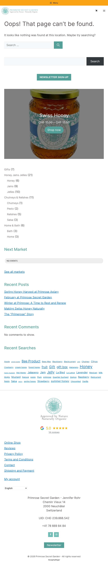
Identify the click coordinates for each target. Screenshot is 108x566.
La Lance (70, 372)
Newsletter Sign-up (54, 77)
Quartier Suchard (60, 377)
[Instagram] (56, 534)
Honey (86, 366)
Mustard (16, 377)
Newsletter (54, 545)
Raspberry (83, 377)
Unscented (76, 381)
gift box (62, 367)
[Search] (58, 45)
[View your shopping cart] (96, 11)
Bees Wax (46, 361)
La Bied (60, 372)
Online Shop (12, 442)
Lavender (82, 372)
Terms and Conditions (18, 459)
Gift (52, 367)
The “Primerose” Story (19, 314)
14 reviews (54, 432)
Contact (9, 465)
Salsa (14, 381)
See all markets (14, 271)
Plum (39, 377)
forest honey (34, 367)
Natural (25, 377)
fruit (45, 367)
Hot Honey (21, 372)
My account (12, 479)
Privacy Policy (13, 454)
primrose (47, 377)
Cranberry (9, 367)
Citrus (94, 361)
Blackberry (57, 361)
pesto (33, 377)
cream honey (21, 367)
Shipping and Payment (19, 470)
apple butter (15, 362)
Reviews (9, 448)
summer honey (60, 381)
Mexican (93, 372)
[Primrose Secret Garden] (19, 11)
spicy (20, 381)
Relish (7, 381)
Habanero (73, 367)
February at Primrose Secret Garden (28, 297)
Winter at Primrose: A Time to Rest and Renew (35, 303)
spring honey (30, 381)
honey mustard (9, 373)
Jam (43, 372)
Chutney (85, 361)
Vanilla (85, 381)
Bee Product (31, 361)
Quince (73, 377)
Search (95, 61)
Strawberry (43, 381)
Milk (101, 372)
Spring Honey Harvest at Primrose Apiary (31, 291)
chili (78, 362)
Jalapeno (33, 372)
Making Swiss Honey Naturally (24, 308)
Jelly (50, 372)
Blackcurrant (70, 361)
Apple (7, 361)
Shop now (54, 130)
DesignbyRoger (54, 560)
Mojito (7, 377)
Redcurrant (96, 377)
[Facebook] (50, 534)
